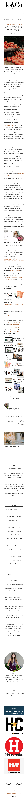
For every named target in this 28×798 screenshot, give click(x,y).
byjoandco (9, 175)
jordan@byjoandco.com (16, 272)
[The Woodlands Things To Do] (14, 438)
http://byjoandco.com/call (15, 270)
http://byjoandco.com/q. (17, 327)
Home (5, 18)
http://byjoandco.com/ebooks (10, 318)
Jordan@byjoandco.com (14, 324)
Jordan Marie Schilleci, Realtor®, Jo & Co (11, 409)
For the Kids (19, 24)
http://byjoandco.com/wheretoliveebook (15, 315)
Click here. (20, 509)
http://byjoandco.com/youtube (14, 335)
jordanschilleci (21, 173)
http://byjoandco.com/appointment (13, 322)
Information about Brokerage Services (14, 793)
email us (14, 495)
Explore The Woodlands (14, 18)
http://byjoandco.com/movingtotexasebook (13, 309)
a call (21, 493)
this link (20, 695)
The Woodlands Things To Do (14, 446)
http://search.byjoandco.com (13, 331)
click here (22, 639)
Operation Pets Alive (9, 125)
